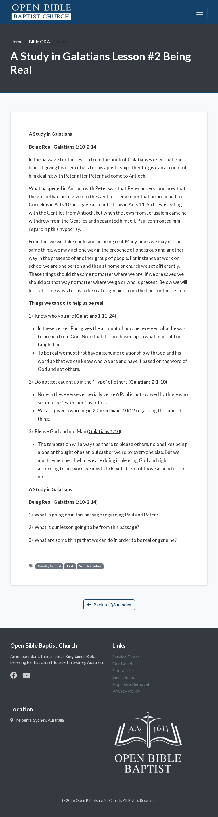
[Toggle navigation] (200, 12)
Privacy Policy (126, 690)
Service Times (126, 656)
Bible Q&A (39, 41)
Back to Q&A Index (112, 604)
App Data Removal (130, 684)
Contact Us (123, 670)
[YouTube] (26, 675)
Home (16, 41)
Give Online (123, 677)
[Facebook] (13, 675)
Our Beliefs (123, 663)
